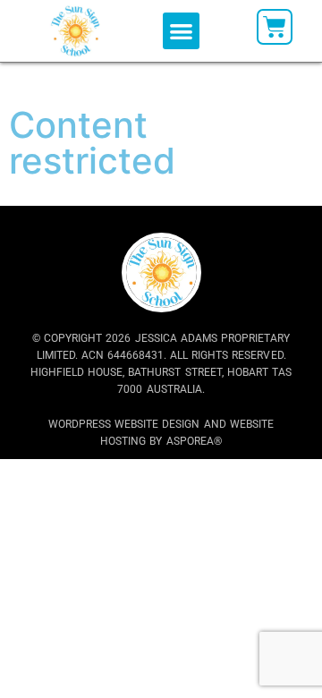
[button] (181, 31)
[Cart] (274, 27)
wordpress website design (123, 424)
